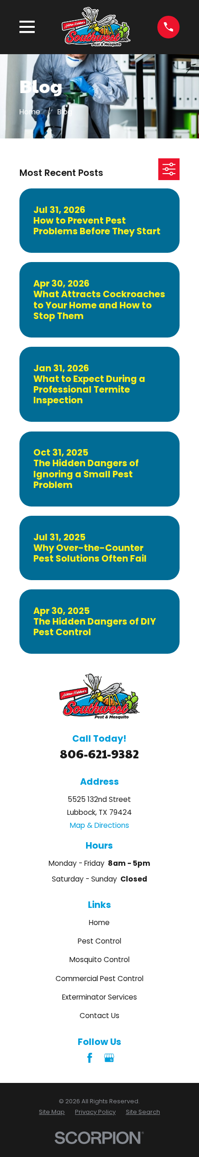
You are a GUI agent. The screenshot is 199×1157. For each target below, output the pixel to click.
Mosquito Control (99, 959)
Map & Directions (99, 825)
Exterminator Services (99, 997)
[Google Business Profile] (109, 1058)
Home (99, 922)
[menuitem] (52, 1112)
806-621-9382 (99, 753)
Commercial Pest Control (99, 978)
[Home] (96, 27)
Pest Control (99, 941)
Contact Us (99, 1015)
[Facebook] (90, 1058)
